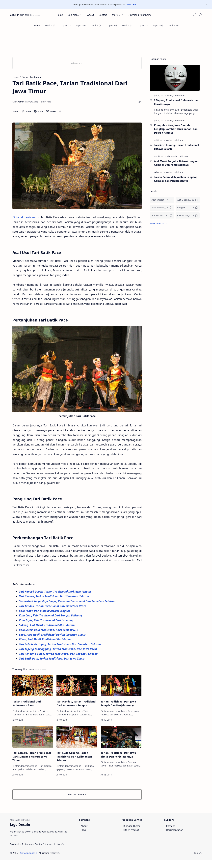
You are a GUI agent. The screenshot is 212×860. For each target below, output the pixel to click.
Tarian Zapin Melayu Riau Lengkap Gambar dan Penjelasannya (175, 178)
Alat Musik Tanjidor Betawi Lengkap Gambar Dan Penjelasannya (176, 162)
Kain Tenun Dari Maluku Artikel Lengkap (45, 611)
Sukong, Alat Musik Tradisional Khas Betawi (47, 625)
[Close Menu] (207, 4)
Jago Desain (82, 853)
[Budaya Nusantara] (176, 95)
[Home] (36, 25)
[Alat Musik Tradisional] (177, 156)
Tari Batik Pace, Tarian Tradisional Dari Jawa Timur (51, 658)
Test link (131, 4)
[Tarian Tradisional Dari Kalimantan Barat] (32, 685)
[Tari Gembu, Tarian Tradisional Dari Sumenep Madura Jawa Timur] (32, 737)
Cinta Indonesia (19, 15)
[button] (194, 14)
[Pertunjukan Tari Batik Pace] (77, 369)
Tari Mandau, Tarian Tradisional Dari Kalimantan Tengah (76, 703)
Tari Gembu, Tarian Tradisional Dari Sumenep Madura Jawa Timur (31, 756)
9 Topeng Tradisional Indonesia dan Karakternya (176, 102)
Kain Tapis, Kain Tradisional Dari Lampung (46, 620)
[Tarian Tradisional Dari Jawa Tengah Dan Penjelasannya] (121, 685)
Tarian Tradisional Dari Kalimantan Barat (26, 703)
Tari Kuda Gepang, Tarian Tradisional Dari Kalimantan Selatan (74, 756)
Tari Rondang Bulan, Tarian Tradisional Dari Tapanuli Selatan (58, 654)
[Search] (200, 14)
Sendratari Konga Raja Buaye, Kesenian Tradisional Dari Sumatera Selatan (67, 601)
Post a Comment (77, 794)
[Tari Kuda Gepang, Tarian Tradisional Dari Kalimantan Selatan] (76, 737)
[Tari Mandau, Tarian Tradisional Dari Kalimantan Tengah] (76, 685)
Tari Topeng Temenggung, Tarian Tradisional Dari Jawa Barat (58, 649)
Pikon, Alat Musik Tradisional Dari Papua (45, 639)
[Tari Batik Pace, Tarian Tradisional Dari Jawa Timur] (77, 166)
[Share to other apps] (60, 111)
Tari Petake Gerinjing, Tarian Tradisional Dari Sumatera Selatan (60, 644)
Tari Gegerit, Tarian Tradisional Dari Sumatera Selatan (54, 596)
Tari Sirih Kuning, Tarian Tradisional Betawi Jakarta (176, 146)
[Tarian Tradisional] (174, 140)
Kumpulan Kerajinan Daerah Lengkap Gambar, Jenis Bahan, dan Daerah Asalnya (176, 129)
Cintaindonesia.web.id (26, 217)
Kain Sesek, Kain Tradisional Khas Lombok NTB (49, 630)
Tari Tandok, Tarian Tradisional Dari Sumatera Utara (53, 606)
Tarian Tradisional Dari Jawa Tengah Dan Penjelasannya (118, 703)
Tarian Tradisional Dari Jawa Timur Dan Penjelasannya (118, 754)
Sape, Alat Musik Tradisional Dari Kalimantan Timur (52, 635)
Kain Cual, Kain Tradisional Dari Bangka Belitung (51, 615)
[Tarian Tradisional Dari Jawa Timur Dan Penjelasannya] (121, 737)
